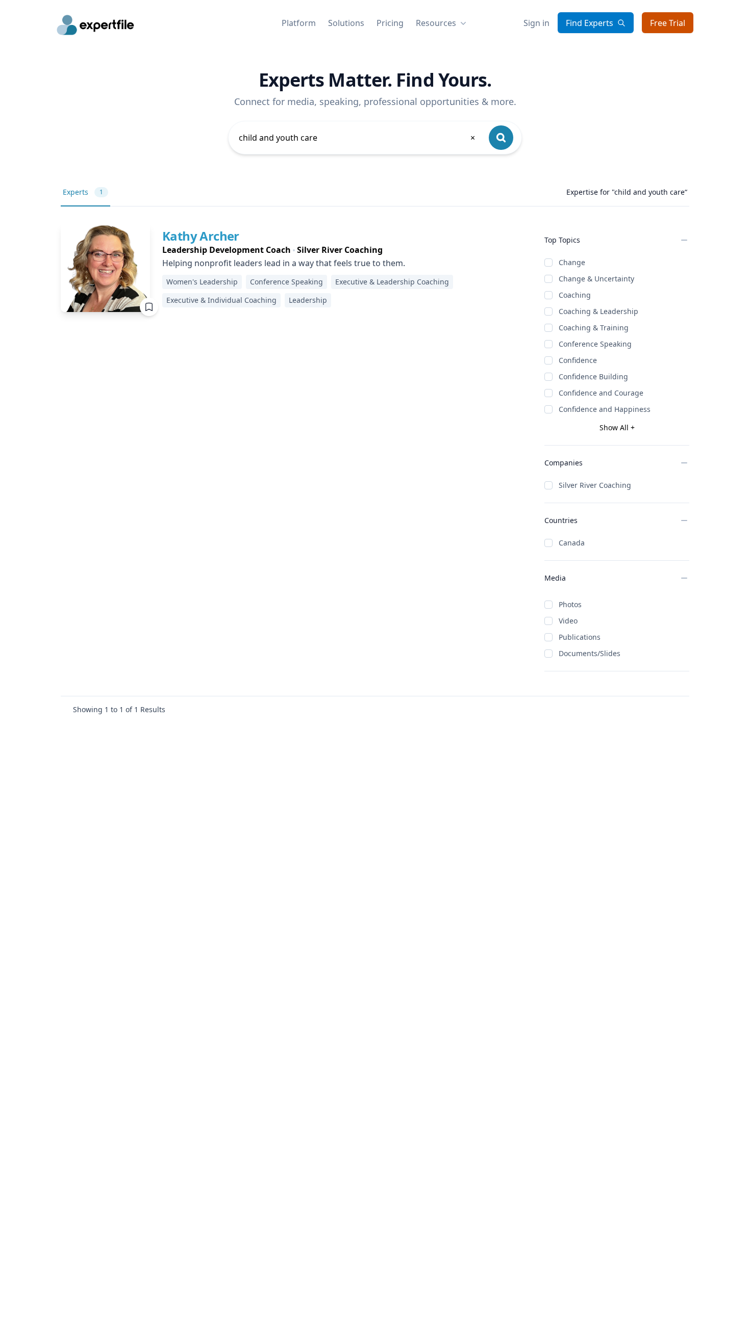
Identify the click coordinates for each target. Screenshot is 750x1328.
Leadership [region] (308, 300)
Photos (570, 604)
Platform (299, 23)
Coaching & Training (594, 327)
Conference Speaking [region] (286, 282)
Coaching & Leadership (598, 311)
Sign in (536, 23)
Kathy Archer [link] (200, 235)
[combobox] (358, 137)
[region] (345, 249)
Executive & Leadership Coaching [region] (392, 282)
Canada (572, 543)
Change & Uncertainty (596, 278)
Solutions (346, 23)
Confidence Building (593, 376)
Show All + (617, 427)
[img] (105, 267)
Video (568, 621)
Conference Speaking (595, 344)
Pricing (390, 23)
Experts (83, 192)
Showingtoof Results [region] (119, 709)
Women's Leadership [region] (202, 282)
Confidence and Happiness (605, 409)
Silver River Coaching (595, 485)
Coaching (575, 295)
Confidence (578, 360)
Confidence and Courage (601, 393)
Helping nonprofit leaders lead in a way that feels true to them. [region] (283, 263)
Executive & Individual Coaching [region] (221, 300)
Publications (580, 637)
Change (572, 262)
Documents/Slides (589, 653)
